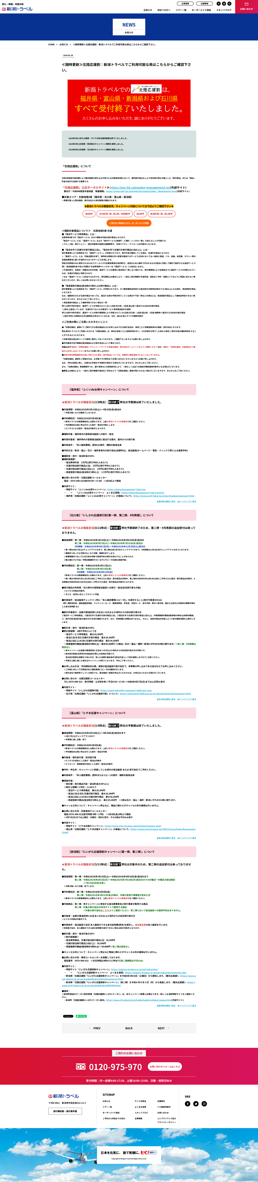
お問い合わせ (163, 1112)
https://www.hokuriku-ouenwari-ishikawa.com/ (126, 690)
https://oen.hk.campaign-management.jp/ (140, 187)
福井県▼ (89, 213)
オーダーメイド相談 (201, 10)
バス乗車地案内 (164, 1107)
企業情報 (185, 3)
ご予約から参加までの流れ (114, 1118)
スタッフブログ (223, 10)
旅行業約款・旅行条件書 (65, 1111)
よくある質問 (140, 1107)
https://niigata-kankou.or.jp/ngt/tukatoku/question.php (155, 972)
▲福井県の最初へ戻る (166, 501)
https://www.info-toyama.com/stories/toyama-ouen (133, 825)
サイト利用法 (140, 1101)
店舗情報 (204, 3)
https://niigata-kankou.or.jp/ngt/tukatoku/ (134, 969)
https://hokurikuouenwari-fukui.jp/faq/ (142, 492)
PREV (96, 1028)
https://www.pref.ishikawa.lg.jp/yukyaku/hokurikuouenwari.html (155, 693)
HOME (51, 44)
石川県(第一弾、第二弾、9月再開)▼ (114, 213)
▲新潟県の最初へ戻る (166, 1005)
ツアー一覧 (181, 10)
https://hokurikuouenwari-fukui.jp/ (127, 489)
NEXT (161, 1028)
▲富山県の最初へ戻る (166, 837)
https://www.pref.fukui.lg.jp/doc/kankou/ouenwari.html (163, 495)
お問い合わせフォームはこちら (165, 1066)
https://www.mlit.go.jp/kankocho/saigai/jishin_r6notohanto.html (141, 191)
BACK (129, 1028)
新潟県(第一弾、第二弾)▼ (161, 213)
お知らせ (148, 10)
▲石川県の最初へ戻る (166, 699)
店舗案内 (161, 1101)
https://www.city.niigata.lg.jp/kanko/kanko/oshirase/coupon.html (139, 1000)
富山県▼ (140, 213)
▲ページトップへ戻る (186, 501)
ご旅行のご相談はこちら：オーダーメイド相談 (129, 223)
